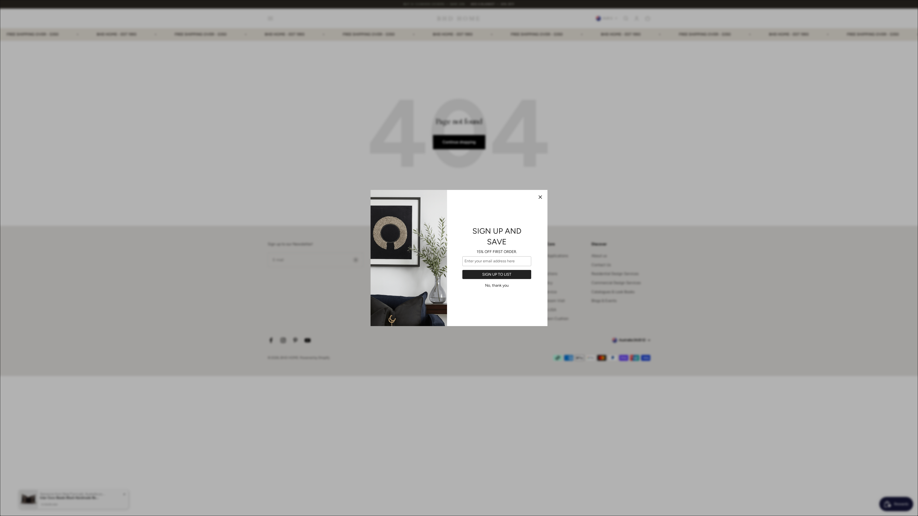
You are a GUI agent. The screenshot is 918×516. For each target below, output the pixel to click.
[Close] (540, 197)
